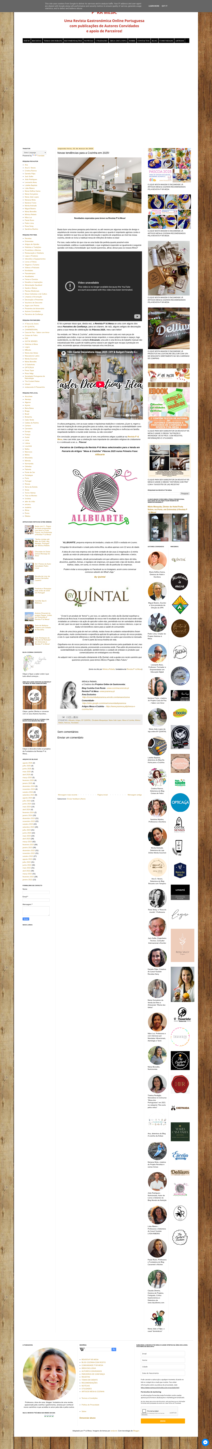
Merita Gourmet (31, 359)
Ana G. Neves (30, 168)
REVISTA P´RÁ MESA (90, 1359)
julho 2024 (27, 801)
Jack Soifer (29, 176)
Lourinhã (28, 446)
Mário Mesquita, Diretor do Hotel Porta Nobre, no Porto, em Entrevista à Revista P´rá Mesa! (167, 509)
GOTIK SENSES (31, 341)
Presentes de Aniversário (34, 308)
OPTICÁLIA (29, 367)
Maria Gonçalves (31, 194)
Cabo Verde (29, 420)
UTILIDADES (101, 40)
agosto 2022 (27, 859)
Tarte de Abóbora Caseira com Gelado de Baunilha (43, 627)
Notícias (67, 723)
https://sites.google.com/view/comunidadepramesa (104, 703)
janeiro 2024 (27, 815)
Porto (27, 478)
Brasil (27, 414)
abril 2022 (26, 871)
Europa (27, 431)
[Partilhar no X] (72, 717)
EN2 (26, 338)
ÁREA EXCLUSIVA (118, 40)
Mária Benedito (31, 211)
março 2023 (27, 842)
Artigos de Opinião (32, 244)
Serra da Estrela (31, 487)
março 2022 (27, 874)
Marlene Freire (30, 203)
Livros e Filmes (31, 262)
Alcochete (28, 396)
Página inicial (102, 795)
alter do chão (30, 501)
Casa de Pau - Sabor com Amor (37, 332)
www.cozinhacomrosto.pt (118, 688)
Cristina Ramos (31, 171)
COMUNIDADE (166, 40)
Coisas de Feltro (31, 335)
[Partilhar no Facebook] (74, 717)
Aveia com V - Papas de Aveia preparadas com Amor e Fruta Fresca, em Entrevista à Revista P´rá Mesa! (43, 530)
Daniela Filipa (30, 174)
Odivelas (28, 466)
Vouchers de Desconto (33, 303)
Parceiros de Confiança (34, 314)
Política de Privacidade (90, 1405)
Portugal (28, 481)
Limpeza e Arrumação (33, 297)
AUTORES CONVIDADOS (92, 1371)
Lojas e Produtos (31, 256)
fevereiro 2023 (28, 845)
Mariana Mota (30, 200)
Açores (27, 405)
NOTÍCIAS (88, 40)
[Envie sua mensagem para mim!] (205, 1442)
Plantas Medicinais (32, 291)
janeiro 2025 (27, 783)
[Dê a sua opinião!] (70, 717)
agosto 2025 (27, 763)
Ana (26, 165)
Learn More (154, 6)
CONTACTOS (144, 40)
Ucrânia (28, 499)
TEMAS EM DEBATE (53, 40)
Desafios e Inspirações (33, 282)
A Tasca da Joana (32, 324)
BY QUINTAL (86, 720)
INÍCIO (27, 40)
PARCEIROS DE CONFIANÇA (93, 1374)
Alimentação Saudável (33, 285)
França (27, 434)
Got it (164, 6)
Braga (27, 411)
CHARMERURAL (31, 330)
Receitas (28, 238)
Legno (27, 347)
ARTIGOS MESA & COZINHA (93, 1391)
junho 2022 (27, 865)
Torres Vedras (30, 493)
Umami (27, 384)
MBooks (28, 350)
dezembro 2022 (29, 850)
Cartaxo (28, 426)
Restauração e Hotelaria (34, 253)
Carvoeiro (28, 429)
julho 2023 (27, 830)
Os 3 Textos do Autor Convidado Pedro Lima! (43, 566)
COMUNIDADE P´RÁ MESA (92, 1365)
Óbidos (27, 516)
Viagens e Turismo (32, 265)
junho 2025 (27, 769)
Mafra (27, 449)
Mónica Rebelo (30, 214)
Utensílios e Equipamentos (35, 259)
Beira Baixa (29, 408)
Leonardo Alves (31, 182)
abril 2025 (26, 775)
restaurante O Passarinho (35, 387)
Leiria (27, 440)
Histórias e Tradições (33, 247)
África (27, 510)
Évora (27, 513)
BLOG (154, 40)
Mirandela (29, 458)
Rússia (27, 484)
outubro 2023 (28, 824)
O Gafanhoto (30, 364)
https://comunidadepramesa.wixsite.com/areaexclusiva (106, 697)
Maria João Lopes (115, 720)
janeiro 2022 (27, 880)
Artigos (77, 720)
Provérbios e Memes (33, 250)
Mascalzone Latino (32, 356)
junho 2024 (27, 804)
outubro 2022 (28, 856)
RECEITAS (36, 40)
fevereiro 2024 (28, 812)
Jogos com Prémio (32, 306)
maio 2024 (27, 807)
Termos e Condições (90, 1398)
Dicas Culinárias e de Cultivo (36, 294)
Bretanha (28, 417)
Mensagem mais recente (67, 795)
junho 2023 (27, 833)
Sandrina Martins (31, 229)
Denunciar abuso (88, 1418)
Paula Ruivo (29, 220)
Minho (27, 455)
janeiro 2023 (27, 847)
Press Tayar (29, 370)
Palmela (28, 469)
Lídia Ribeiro (30, 188)
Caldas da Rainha (32, 423)
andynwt (114, 1431)
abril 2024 (26, 809)
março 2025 (27, 777)
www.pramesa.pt (107, 691)
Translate (40, 156)
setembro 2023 (28, 827)
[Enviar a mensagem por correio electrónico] (63, 717)
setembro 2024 (28, 795)
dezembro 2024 (29, 786)
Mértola (28, 461)
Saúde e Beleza (31, 288)
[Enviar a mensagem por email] (67, 717)
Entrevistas (29, 241)
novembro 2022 (29, 853)
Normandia (29, 464)
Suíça (27, 490)
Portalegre (29, 475)
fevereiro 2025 (28, 780)
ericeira (28, 504)
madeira (28, 507)
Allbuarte (100, 454)
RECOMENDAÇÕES (73, 40)
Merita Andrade (31, 206)
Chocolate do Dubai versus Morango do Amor (42, 554)
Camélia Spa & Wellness (40, 602)
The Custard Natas (32, 381)
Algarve (28, 402)
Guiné (27, 437)
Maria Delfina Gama (32, 191)
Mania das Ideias (31, 353)
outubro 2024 (28, 792)
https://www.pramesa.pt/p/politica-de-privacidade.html (160, 1388)
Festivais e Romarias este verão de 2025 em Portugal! (43, 591)
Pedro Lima (29, 223)
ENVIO (163, 1421)
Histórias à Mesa (31, 344)
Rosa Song (29, 226)
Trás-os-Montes (31, 496)
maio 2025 (27, 772)
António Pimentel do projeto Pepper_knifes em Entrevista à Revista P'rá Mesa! (43, 616)
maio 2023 (27, 836)
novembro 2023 (29, 821)
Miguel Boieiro (30, 209)
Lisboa (27, 443)
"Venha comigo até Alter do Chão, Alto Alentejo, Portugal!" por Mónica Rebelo (42, 542)
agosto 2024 (27, 798)
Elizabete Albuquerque (100, 720)
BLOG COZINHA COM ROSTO (94, 1362)
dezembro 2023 (29, 818)
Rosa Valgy (29, 373)
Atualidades (29, 276)
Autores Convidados (32, 311)
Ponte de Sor (30, 472)
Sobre (84, 1411)
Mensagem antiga (135, 795)
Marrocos (28, 452)
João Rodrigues (31, 179)
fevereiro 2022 (28, 877)
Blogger (136, 1431)
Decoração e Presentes (34, 300)
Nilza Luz (28, 217)
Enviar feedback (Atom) (76, 799)
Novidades (75, 723)
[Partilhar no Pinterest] (77, 717)
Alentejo (28, 399)
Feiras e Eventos (31, 279)
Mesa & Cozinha (128, 720)
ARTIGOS (179, 40)
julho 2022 (27, 862)
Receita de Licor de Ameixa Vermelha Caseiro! (42, 578)
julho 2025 (27, 766)
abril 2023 (26, 839)
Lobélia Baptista (31, 185)
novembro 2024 (29, 789)
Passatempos (30, 273)
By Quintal (99, 577)
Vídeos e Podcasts (32, 268)
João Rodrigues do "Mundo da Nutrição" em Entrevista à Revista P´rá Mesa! (43, 641)
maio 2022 (27, 868)
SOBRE (132, 40)
